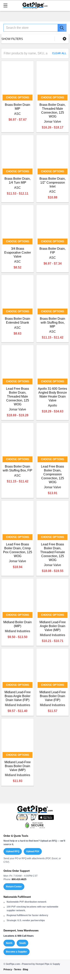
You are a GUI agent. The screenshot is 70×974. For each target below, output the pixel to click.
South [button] (22, 943)
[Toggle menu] (5, 5)
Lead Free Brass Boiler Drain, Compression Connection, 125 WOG (52, 474)
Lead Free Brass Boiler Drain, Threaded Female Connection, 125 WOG (52, 552)
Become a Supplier (16, 951)
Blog (25, 969)
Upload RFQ (12, 851)
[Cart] (65, 5)
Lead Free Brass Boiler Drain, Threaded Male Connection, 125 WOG (17, 396)
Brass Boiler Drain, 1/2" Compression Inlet (52, 182)
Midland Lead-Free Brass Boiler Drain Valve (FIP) (52, 696)
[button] (64, 38)
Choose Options (17, 97)
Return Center (14, 886)
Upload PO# (32, 851)
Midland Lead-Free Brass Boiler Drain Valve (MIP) (17, 766)
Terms (17, 969)
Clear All (59, 53)
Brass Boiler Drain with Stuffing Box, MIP (52, 322)
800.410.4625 (19, 879)
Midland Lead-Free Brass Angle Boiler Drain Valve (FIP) (17, 696)
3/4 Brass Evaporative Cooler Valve (17, 252)
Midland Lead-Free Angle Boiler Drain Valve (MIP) (52, 626)
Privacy (8, 969)
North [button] (9, 943)
